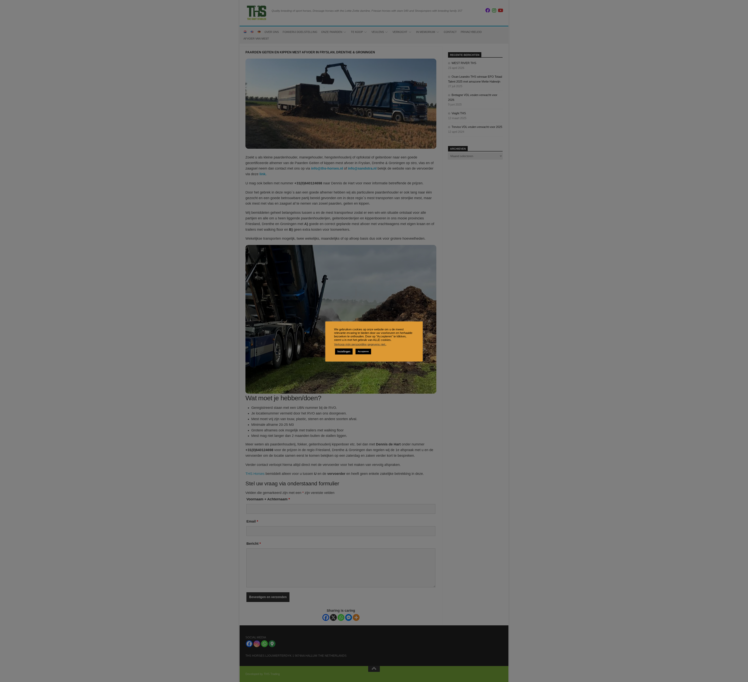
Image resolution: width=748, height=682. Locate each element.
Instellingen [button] (343, 351)
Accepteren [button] (363, 351)
